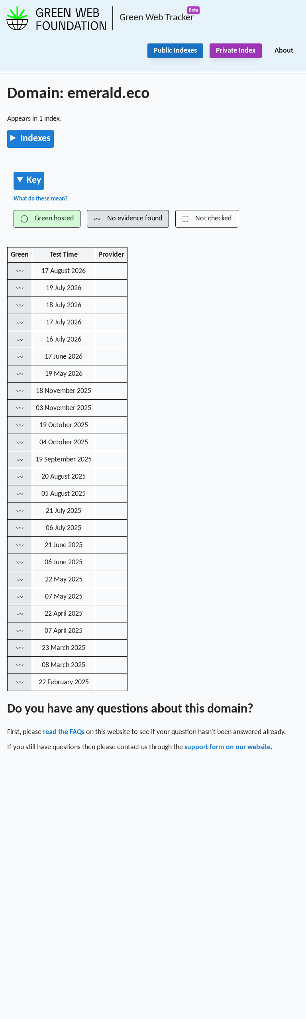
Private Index (235, 50)
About (284, 50)
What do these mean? (41, 199)
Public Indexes (175, 50)
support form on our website (227, 747)
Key (34, 180)
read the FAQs (63, 732)
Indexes (35, 138)
